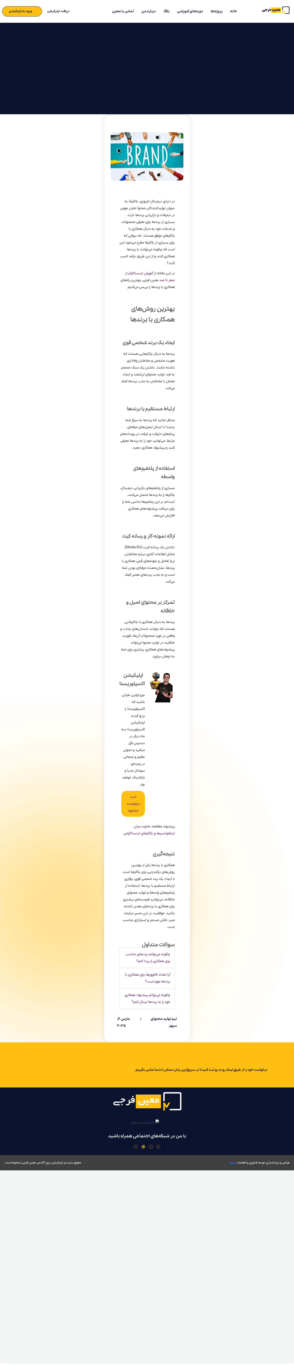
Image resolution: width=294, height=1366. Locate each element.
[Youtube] (151, 1146)
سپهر (232, 1162)
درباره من (148, 11)
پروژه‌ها (217, 11)
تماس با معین (123, 11)
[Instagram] (158, 1146)
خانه (233, 11)
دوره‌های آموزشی (190, 11)
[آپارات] (143, 1146)
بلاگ (166, 11)
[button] (147, 958)
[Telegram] (136, 1146)
